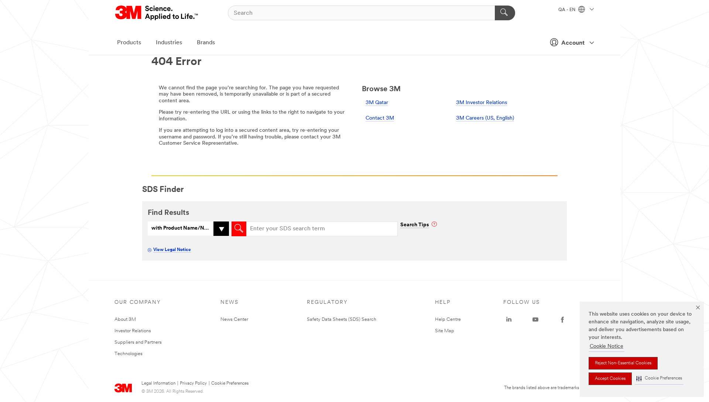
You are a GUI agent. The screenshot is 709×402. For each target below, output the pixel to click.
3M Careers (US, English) (485, 118)
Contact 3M (380, 118)
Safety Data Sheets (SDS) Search (341, 319)
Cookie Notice (606, 346)
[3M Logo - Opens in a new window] (157, 13)
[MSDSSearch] (239, 228)
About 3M (125, 319)
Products (129, 43)
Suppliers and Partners (138, 342)
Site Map (444, 331)
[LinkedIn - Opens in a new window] (508, 319)
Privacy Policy (193, 383)
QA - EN (567, 10)
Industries (169, 43)
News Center (234, 319)
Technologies (128, 353)
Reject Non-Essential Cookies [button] (623, 363)
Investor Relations (132, 331)
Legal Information (158, 383)
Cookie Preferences (230, 383)
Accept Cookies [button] (610, 379)
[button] (659, 378)
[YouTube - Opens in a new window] (535, 319)
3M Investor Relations (481, 103)
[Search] (505, 13)
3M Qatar (377, 103)
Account (573, 43)
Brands (206, 43)
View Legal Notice (172, 250)
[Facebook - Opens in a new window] (562, 319)
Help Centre (448, 319)
